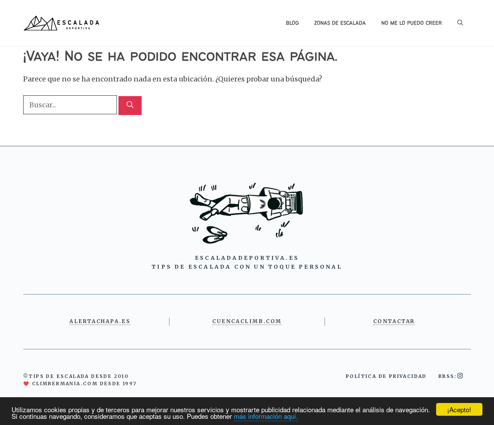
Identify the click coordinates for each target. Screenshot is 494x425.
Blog (292, 23)
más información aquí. (266, 416)
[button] (460, 23)
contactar (394, 321)
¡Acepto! (459, 409)
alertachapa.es (99, 321)
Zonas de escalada (340, 23)
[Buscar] (130, 105)
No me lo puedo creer (411, 23)
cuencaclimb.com (247, 321)
